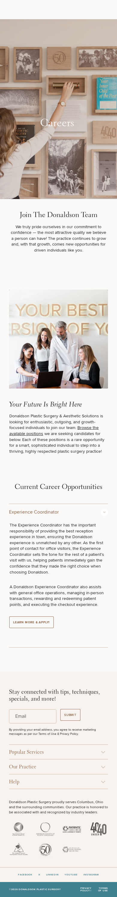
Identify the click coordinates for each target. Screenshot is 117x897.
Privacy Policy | (86, 889)
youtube (70, 875)
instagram (91, 875)
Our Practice (22, 767)
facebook (25, 875)
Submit (70, 715)
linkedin (52, 875)
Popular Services (26, 752)
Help (14, 782)
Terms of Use (103, 889)
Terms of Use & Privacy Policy (58, 734)
